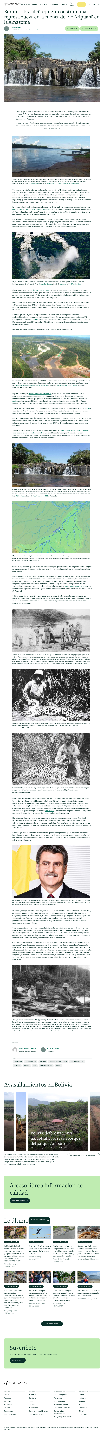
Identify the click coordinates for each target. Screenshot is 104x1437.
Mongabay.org (59, 1401)
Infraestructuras (77, 1061)
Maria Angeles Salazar (28, 1048)
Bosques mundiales (35, 30)
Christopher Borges (45, 284)
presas (26, 1066)
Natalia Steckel (53, 1048)
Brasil (58, 1066)
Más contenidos (10, 1414)
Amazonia (18, 1061)
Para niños (58, 1398)
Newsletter (16, 1360)
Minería (17, 1066)
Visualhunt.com (61, 385)
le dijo (87, 408)
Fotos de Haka (34, 183)
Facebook (83, 1408)
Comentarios (72, 29)
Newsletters (33, 1408)
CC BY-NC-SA (72, 385)
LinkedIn (82, 1395)
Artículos (63, 4)
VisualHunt (50, 183)
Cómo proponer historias (38, 1411)
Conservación (31, 1061)
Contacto (32, 1398)
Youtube (82, 1401)
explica (15, 401)
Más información (18, 1201)
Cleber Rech (20, 496)
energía (43, 1061)
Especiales (54, 4)
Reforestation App (61, 1405)
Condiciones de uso (36, 1414)
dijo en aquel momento (41, 290)
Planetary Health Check (63, 1408)
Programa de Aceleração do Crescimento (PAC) (32, 385)
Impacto (32, 1405)
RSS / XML (83, 1414)
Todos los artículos (38, 1219)
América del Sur (23, 30)
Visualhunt (63, 284)
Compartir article (89, 29)
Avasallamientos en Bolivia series (82, 1156)
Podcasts (43, 4)
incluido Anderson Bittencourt (40, 394)
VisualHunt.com (38, 496)
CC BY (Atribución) (74, 284)
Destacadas (25, 4)
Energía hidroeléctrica (58, 1061)
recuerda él (49, 811)
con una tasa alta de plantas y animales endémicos (31, 210)
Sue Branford (16, 28)
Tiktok (81, 1411)
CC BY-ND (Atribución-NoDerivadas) (68, 183)
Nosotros (32, 1395)
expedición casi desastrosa (75, 586)
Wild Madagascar (60, 1395)
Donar (81, 4)
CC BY (47, 496)
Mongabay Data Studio (63, 1417)
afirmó (35, 320)
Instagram (83, 1398)
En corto (7, 1408)
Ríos (34, 1066)
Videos (34, 4)
